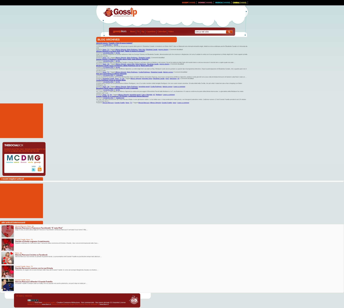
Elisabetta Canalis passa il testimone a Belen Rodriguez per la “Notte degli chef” (124, 65)
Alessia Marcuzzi (108, 102)
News (132, 31)
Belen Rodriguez (132, 57)
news (167, 78)
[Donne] (205, 3)
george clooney (163, 49)
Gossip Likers (119, 31)
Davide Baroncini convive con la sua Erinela (34, 268)
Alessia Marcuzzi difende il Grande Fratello (34, 281)
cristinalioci (119, 75)
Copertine (150, 31)
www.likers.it (46, 304)
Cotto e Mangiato (146, 94)
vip (178, 78)
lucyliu (116, 44)
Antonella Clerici (147, 78)
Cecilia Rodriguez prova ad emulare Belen (111, 80)
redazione (28, 296)
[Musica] (223, 3)
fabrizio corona (168, 72)
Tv (138, 31)
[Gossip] (189, 3)
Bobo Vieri (142, 49)
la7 (154, 94)
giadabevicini (120, 98)
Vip (142, 31)
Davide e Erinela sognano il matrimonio (32, 241)
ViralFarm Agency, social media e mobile (133, 299)
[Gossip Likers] (120, 16)
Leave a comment (179, 86)
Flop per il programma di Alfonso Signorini (111, 73)
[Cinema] (240, 3)
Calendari (161, 31)
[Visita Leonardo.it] (104, 2)
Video (171, 31)
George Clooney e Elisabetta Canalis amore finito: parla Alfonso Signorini (122, 59)
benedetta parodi (144, 86)
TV (108, 49)
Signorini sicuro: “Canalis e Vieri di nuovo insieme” (114, 43)
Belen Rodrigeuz (132, 49)
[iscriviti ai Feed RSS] (40, 171)
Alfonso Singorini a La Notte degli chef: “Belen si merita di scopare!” (120, 51)
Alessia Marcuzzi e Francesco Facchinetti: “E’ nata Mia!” (39, 228)
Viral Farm (38, 302)
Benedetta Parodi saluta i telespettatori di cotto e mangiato (117, 88)
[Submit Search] (229, 32)
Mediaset (159, 94)
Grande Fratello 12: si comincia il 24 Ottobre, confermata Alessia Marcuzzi (122, 96)
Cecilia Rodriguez (144, 72)
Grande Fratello (119, 102)
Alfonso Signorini (120, 49)
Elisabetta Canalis (151, 49)
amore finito (131, 64)
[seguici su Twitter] (34, 171)
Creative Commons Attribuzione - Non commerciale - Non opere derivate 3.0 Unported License (91, 302)
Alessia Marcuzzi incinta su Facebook (31, 255)
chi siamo (19, 296)
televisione (173, 78)
